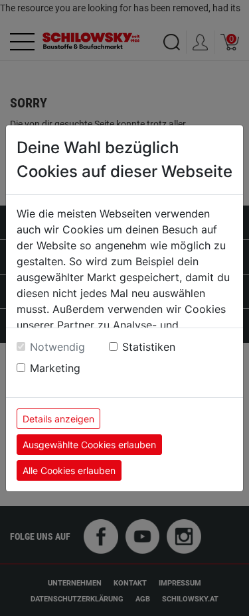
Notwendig (57, 346)
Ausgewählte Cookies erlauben (89, 444)
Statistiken (148, 346)
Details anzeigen (58, 418)
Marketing (55, 368)
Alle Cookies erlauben (69, 470)
